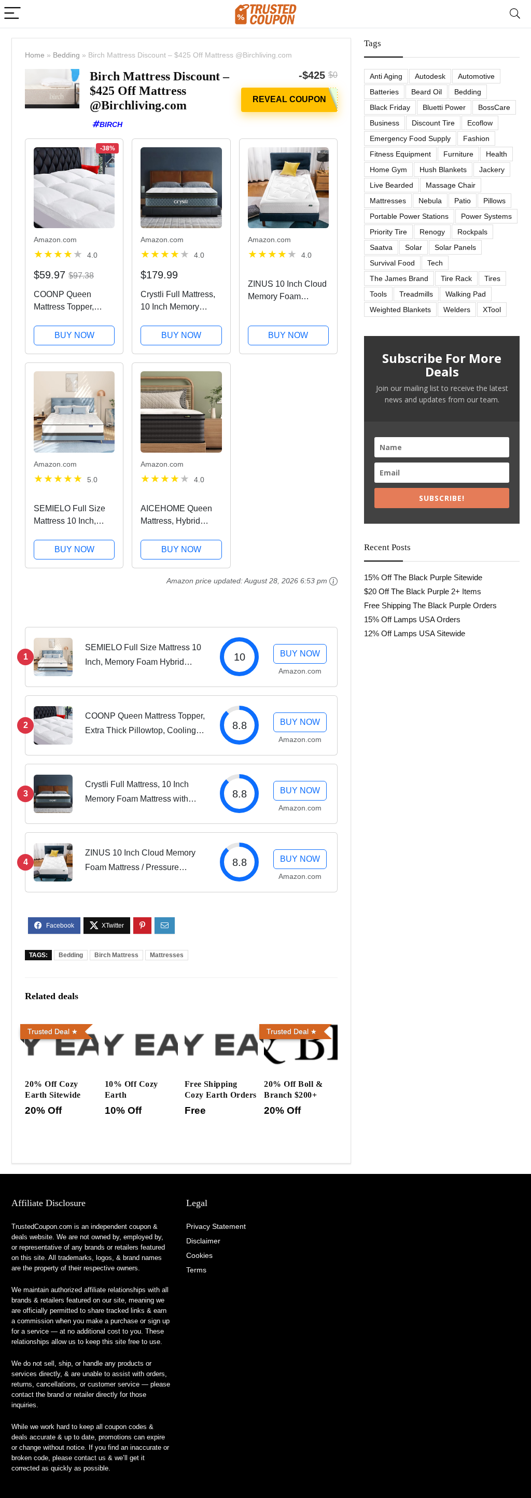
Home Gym (388, 169)
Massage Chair (451, 185)
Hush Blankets (443, 169)
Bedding (66, 55)
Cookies (199, 1255)
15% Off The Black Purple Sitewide (423, 577)
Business (384, 123)
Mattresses (167, 955)
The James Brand (399, 278)
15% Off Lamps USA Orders (412, 619)
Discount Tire (433, 123)
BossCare (494, 107)
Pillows (494, 201)
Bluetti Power (444, 107)
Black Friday (390, 107)
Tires (492, 278)
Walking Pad (465, 294)
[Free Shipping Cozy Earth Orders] (221, 1027)
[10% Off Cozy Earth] (141, 1027)
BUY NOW (74, 335)
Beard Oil (426, 92)
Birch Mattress (116, 955)
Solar (413, 247)
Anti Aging (386, 76)
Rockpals (472, 232)
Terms (196, 1270)
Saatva (381, 247)
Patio (462, 201)
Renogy (432, 232)
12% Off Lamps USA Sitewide (414, 633)
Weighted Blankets (400, 309)
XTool (492, 309)
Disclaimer (203, 1241)
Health (496, 154)
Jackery (492, 169)
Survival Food (392, 263)
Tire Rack (456, 278)
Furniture (458, 154)
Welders (456, 309)
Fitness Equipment (400, 154)
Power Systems (486, 216)
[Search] (514, 13)
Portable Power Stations (409, 216)
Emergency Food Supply (410, 138)
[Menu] (12, 13)
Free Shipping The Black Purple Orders (430, 605)
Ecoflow (480, 123)
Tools (378, 294)
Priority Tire (388, 232)
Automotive (476, 76)
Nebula (430, 201)
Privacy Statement (216, 1226)
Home (35, 55)
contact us (90, 1458)
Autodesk (430, 76)
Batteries (384, 92)
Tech (435, 263)
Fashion (476, 138)
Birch (111, 124)
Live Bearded (391, 185)
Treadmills (416, 294)
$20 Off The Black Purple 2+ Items (422, 591)
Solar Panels (455, 247)
